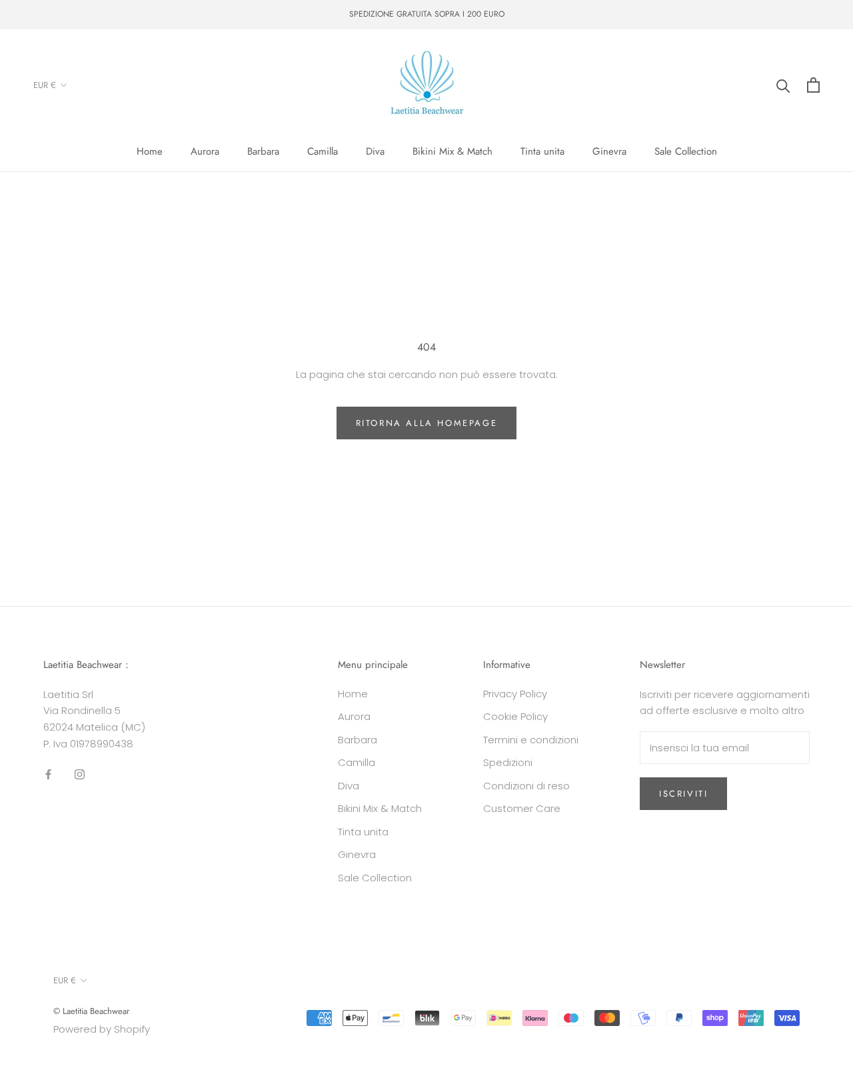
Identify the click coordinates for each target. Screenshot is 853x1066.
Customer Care (521, 808)
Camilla (322, 151)
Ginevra (609, 151)
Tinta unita (542, 151)
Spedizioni (507, 762)
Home (150, 151)
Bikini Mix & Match (452, 151)
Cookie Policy (515, 716)
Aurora (205, 151)
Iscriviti (683, 793)
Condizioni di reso (526, 786)
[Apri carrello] (813, 85)
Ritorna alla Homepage (427, 423)
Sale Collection (685, 151)
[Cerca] (783, 85)
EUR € (44, 85)
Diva (375, 151)
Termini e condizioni (530, 740)
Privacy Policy (515, 694)
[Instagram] (80, 774)
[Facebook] (48, 774)
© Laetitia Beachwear (91, 1011)
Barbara (263, 151)
